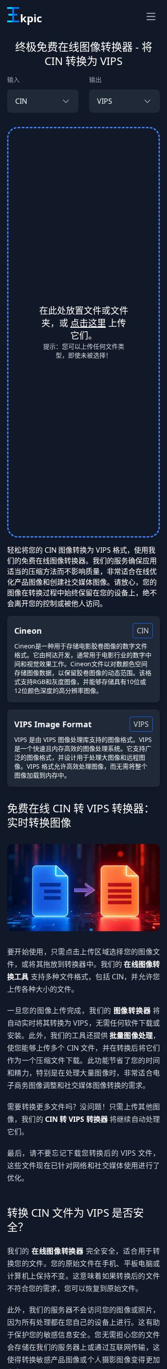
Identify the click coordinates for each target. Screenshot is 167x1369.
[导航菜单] (151, 16)
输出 (95, 79)
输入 (13, 79)
